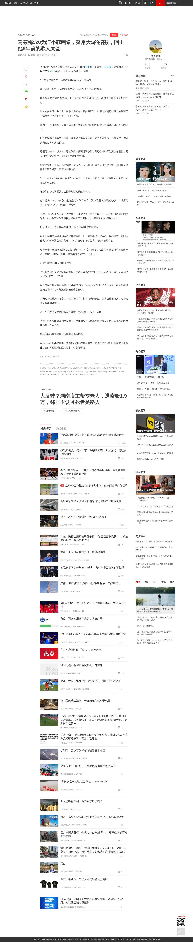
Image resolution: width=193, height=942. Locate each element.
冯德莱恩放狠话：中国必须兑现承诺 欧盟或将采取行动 (92, 434)
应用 (15, 3)
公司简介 (70, 939)
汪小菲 (88, 67)
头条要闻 (140, 218)
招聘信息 (86, 939)
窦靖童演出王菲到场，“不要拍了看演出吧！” (155, 184)
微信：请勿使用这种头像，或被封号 (81, 618)
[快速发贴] (26, 69)
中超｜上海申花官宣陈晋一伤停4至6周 (82, 552)
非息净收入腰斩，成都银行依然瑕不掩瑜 (153, 389)
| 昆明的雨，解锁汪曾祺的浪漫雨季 (154, 542)
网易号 (28, 35)
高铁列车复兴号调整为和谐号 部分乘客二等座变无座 (91, 501)
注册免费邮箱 (171, 3)
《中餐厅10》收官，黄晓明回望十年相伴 (154, 196)
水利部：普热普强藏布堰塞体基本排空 (82, 750)
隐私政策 (101, 939)
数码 (172, 582)
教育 (138, 582)
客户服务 (93, 939)
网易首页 (8, 3)
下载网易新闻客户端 (73, 411)
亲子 (155, 582)
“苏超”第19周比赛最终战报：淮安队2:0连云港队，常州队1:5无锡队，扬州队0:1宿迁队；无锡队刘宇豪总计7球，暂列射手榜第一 (93, 720)
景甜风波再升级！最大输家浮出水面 (152, 190)
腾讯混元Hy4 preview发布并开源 (150, 459)
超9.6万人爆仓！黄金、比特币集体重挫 (153, 383)
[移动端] (120, 3)
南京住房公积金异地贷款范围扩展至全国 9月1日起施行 (92, 816)
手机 (163, 582)
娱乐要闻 (140, 159)
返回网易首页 (49, 411)
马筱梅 (107, 67)
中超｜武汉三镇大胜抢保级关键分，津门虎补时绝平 (90, 680)
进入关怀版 (34, 3)
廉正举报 (133, 939)
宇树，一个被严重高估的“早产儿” (150, 377)
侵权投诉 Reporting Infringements (149, 939)
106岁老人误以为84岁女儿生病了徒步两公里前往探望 (96, 485)
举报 (126, 55)
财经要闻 (140, 351)
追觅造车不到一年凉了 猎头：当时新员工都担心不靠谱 (92, 567)
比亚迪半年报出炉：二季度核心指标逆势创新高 (88, 766)
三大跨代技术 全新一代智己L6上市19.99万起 (155, 506)
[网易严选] (137, 3)
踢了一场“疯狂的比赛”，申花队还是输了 (83, 516)
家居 (147, 582)
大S (51, 71)
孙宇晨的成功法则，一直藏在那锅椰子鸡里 (85, 700)
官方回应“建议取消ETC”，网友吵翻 (80, 649)
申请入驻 (123, 35)
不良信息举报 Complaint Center (117, 939)
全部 (172, 76)
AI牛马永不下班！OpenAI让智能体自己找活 (155, 453)
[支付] (145, 3)
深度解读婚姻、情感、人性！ (155, 59)
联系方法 (78, 939)
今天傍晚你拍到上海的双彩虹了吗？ (81, 801)
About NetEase (60, 939)
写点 (63, 863)
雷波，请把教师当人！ (146, 626)
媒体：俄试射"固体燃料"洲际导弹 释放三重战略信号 (90, 583)
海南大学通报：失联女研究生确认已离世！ (85, 879)
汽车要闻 (140, 472)
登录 (160, 3)
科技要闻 (140, 410)
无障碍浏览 (24, 3)
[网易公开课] (128, 3)
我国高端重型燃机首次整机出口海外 (81, 665)
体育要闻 (140, 284)
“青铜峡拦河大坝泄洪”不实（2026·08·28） (85, 781)
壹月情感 (45, 55)
